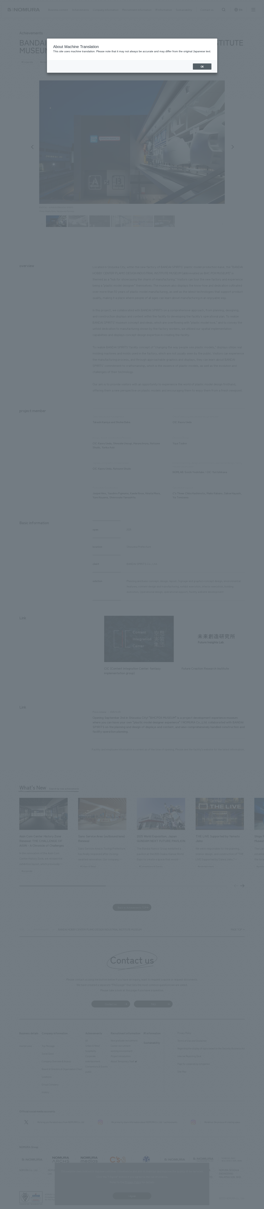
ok (202, 66)
